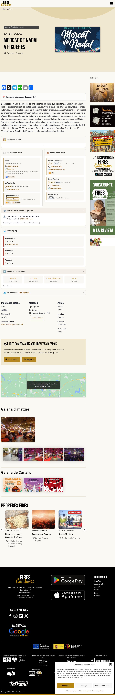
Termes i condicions (98, 691)
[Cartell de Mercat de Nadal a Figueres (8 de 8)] (53, 485)
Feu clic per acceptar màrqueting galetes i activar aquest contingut (43, 385)
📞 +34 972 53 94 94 (12, 166)
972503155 (24, 219)
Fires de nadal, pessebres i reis (12, 324)
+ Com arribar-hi (37, 318)
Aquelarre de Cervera (41, 534)
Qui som (96, 593)
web (31, 219)
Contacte (97, 596)
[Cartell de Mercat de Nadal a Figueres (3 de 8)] (33, 454)
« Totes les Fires (7, 9)
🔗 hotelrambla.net (54, 188)
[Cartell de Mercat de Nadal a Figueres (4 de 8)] (53, 454)
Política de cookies (70, 691)
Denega (84, 685)
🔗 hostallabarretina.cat (56, 169)
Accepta (65, 685)
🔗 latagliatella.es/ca (12, 189)
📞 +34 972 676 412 (54, 167)
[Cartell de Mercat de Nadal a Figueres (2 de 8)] (12, 454)
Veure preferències (102, 685)
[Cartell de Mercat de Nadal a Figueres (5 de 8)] (74, 454)
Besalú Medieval (66, 534)
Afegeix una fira (99, 584)
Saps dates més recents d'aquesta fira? (21, 97)
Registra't (31, 359)
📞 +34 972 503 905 (11, 244)
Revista (96, 590)
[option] (17, 528)
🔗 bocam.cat (9, 169)
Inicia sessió (13, 359)
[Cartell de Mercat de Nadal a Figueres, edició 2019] (33, 485)
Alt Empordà (23, 292)
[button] (110, 665)
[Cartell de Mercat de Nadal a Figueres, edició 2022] (12, 485)
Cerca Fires (97, 581)
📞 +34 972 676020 (54, 185)
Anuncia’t (97, 587)
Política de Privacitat (84, 691)
